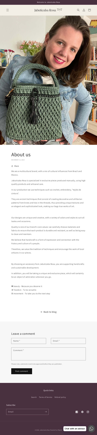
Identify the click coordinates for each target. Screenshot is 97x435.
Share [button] (16, 166)
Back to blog (50, 311)
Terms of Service (45, 397)
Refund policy (60, 397)
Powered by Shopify (56, 430)
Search (34, 397)
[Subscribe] (45, 412)
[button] (7, 10)
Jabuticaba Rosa (45, 430)
